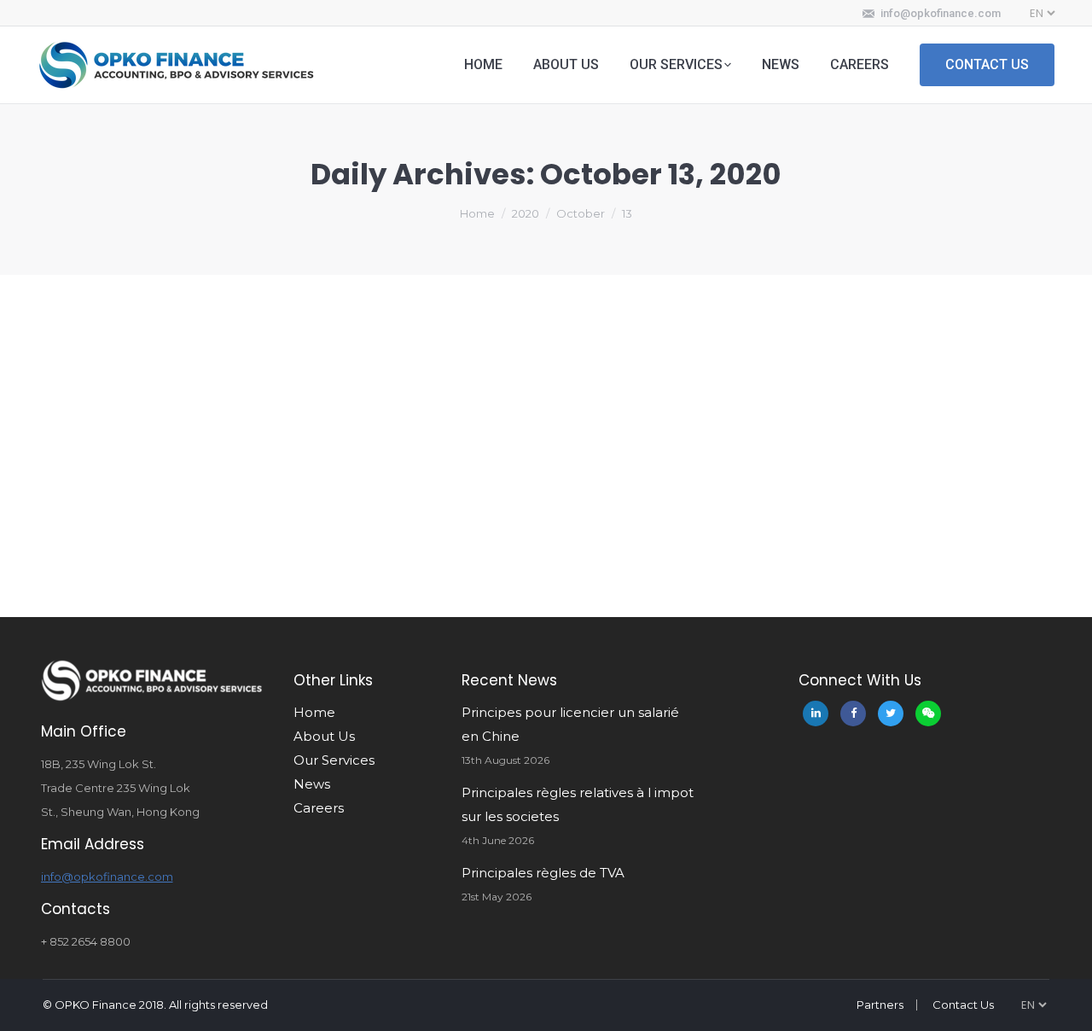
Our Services (334, 760)
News (311, 784)
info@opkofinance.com (940, 13)
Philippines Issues (121, 589)
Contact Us (963, 1004)
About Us (324, 736)
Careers (318, 808)
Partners (880, 1004)
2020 (525, 213)
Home (477, 213)
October (580, 213)
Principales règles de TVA (543, 873)
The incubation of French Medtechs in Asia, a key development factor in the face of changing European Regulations (524, 544)
